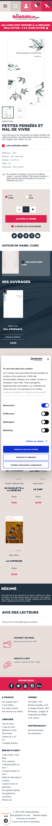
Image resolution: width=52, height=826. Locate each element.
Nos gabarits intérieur (11, 790)
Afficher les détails (35, 441)
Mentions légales (40, 815)
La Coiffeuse (14, 561)
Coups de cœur (8, 727)
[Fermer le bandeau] (48, 359)
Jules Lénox (14, 555)
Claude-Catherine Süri (14, 483)
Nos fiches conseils (10, 708)
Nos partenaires (34, 733)
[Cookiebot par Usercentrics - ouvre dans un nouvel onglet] (31, 359)
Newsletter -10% (35, 702)
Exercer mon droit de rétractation (26, 822)
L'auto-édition (8, 705)
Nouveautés (7, 733)
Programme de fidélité (37, 714)
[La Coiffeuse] (14, 529)
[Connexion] (26, 8)
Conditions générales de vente (17, 815)
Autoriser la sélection (26, 457)
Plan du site (7, 800)
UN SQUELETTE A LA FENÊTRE (14, 489)
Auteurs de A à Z (9, 736)
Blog (4, 758)
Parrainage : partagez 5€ (38, 711)
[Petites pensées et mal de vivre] (26, 103)
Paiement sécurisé (24, 638)
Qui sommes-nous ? (10, 702)
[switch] (45, 414)
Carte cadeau (33, 718)
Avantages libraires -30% (38, 708)
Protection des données (26, 818)
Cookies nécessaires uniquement (26, 465)
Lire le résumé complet (17, 146)
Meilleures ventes (9, 730)
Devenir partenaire (36, 730)
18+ (3, 740)
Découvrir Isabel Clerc (32, 263)
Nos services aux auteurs (12, 711)
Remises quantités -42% (38, 705)
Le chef (38, 489)
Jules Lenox (38, 483)
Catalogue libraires (10, 743)
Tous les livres (8, 724)
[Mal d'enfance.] (13, 304)
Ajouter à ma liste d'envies (28, 226)
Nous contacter (8, 761)
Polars (14, 496)
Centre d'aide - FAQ (10, 755)
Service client (22, 658)
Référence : (7, 153)
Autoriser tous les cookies (26, 449)
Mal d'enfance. (13, 329)
